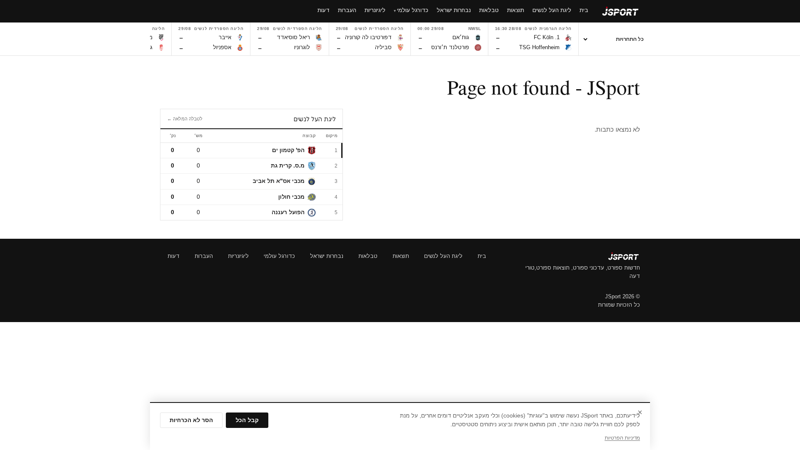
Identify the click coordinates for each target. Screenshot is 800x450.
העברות (204, 256)
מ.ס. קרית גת (288, 165)
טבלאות (368, 256)
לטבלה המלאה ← (184, 118)
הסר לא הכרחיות (191, 420)
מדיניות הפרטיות (622, 438)
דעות (174, 256)
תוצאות (400, 256)
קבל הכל (247, 420)
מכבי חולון (291, 197)
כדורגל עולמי (279, 256)
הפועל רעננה (288, 212)
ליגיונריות (238, 256)
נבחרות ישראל (326, 256)
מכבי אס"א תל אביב (278, 181)
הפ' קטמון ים (288, 150)
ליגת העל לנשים (443, 256)
